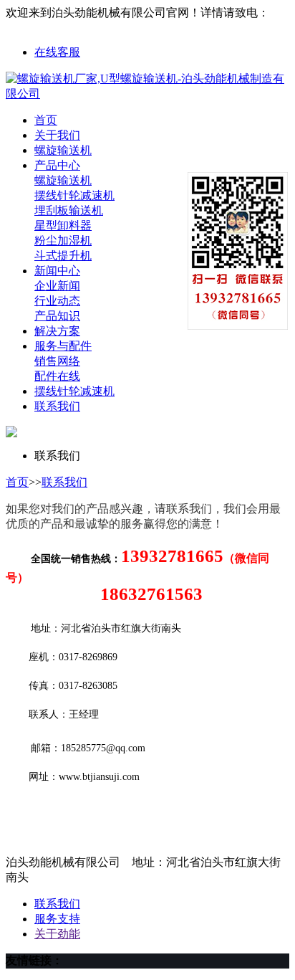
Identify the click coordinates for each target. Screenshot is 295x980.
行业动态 (57, 301)
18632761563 (37, 27)
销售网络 (57, 361)
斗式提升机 (63, 255)
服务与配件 (63, 346)
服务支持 (57, 919)
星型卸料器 (63, 225)
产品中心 (57, 165)
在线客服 (57, 52)
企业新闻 (57, 286)
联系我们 (57, 406)
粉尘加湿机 (63, 240)
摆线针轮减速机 (74, 195)
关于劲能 (57, 934)
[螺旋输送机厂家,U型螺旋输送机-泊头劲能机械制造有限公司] (147, 93)
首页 (45, 120)
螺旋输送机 (63, 150)
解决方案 (57, 331)
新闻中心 (57, 271)
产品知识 (57, 316)
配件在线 (57, 376)
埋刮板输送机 (68, 210)
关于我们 (57, 135)
